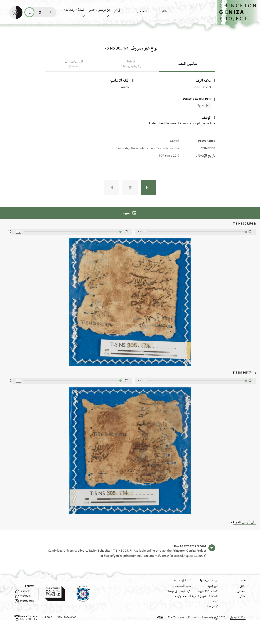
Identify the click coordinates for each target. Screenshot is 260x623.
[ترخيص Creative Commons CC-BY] (160, 617)
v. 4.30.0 (47, 617)
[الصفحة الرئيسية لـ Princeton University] (25, 617)
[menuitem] (172, 13)
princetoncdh (27, 600)
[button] (238, 14)
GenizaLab (25, 591)
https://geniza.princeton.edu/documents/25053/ (136, 556)
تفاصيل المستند (187, 64)
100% (140, 231)
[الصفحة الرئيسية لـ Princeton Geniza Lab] (80, 593)
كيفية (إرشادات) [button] (74, 10)
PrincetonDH (26, 596)
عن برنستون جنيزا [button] (99, 10)
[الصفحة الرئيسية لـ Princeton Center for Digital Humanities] (51, 593)
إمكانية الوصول (238, 617)
